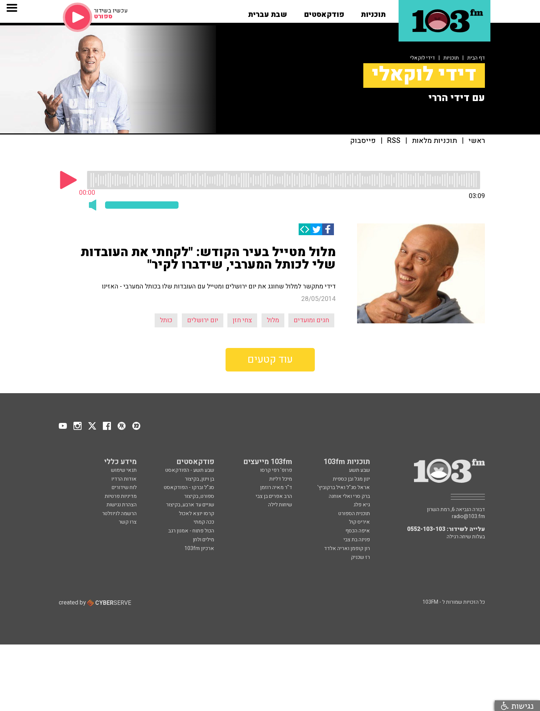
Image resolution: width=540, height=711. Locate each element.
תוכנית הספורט (354, 513)
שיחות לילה (280, 504)
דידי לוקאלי (422, 58)
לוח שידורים (124, 487)
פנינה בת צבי (356, 539)
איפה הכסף (357, 531)
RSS (393, 141)
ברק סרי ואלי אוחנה (349, 496)
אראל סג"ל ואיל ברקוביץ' (343, 487)
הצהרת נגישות (122, 504)
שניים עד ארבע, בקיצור (190, 504)
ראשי (476, 141)
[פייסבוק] (328, 229)
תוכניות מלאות (434, 141)
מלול (273, 320)
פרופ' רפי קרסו (276, 470)
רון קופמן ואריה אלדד (347, 548)
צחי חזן (242, 320)
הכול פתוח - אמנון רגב (191, 531)
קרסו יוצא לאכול (196, 513)
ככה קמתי (204, 522)
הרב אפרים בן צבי (274, 496)
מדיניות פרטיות (121, 496)
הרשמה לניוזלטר (119, 513)
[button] (373, 12)
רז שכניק (360, 557)
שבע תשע (359, 470)
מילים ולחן (203, 539)
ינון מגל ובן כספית (351, 479)
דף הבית (476, 58)
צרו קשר (128, 522)
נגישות (521, 705)
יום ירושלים (202, 320)
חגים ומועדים (311, 320)
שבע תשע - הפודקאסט (189, 470)
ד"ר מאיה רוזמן (276, 487)
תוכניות (451, 58)
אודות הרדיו (124, 479)
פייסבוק (363, 141)
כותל (166, 320)
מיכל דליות (280, 479)
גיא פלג (361, 504)
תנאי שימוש (124, 470)
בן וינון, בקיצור (199, 479)
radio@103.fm (468, 516)
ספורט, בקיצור (199, 496)
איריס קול (359, 522)
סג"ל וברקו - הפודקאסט (189, 487)
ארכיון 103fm (199, 548)
